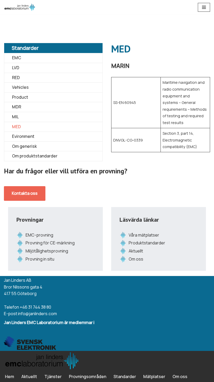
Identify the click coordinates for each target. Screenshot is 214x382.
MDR (16, 107)
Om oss (136, 259)
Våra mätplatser (144, 235)
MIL (15, 117)
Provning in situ (40, 259)
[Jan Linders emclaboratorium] (19, 7)
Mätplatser (154, 376)
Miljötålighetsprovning (47, 251)
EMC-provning (39, 235)
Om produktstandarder (34, 156)
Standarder (25, 48)
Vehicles (20, 87)
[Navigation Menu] (204, 7)
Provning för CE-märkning (50, 243)
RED (16, 77)
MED (16, 127)
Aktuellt (136, 251)
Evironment (23, 136)
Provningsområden (87, 376)
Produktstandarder (147, 243)
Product (20, 97)
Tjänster (53, 376)
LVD (15, 67)
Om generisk (24, 146)
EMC (16, 58)
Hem (9, 376)
